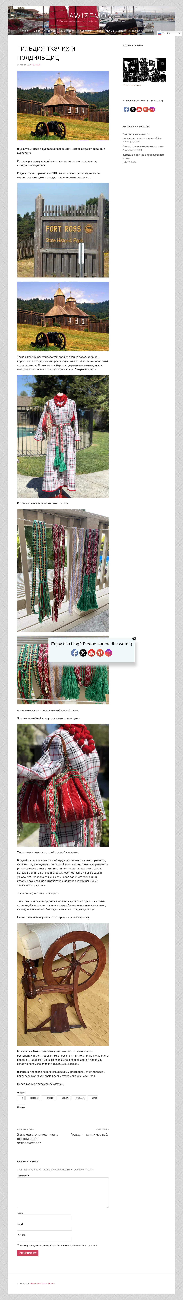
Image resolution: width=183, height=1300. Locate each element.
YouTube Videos (45, 31)
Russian (165, 33)
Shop (150, 31)
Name (20, 1213)
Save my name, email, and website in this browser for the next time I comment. (59, 1245)
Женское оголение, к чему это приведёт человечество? (37, 1136)
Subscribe (135, 31)
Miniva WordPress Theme (42, 1284)
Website (21, 1235)
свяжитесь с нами (110, 31)
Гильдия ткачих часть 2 (90, 1132)
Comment (23, 1175)
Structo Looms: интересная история (143, 146)
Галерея (85, 31)
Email (20, 1224)
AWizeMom (91, 16)
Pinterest (68, 31)
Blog (25, 31)
